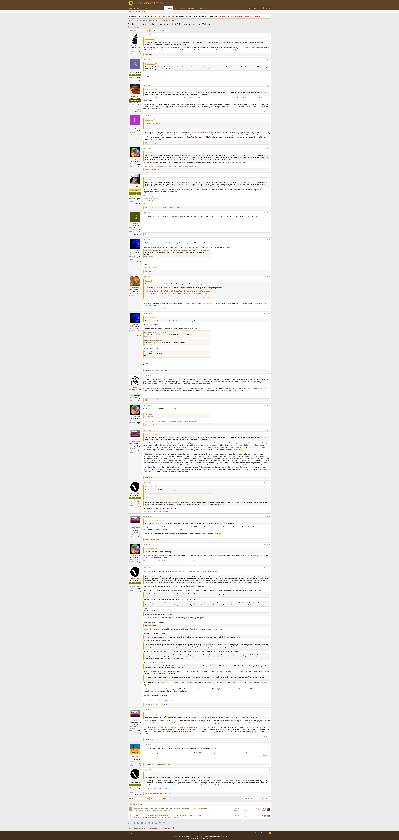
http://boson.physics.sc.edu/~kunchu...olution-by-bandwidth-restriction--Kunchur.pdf (180, 727)
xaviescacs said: (149, 39)
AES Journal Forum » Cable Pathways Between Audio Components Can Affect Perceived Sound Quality (180, 250)
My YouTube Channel (149, 204)
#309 (268, 277)
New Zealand (137, 235)
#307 (268, 213)
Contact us (238, 833)
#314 (268, 483)
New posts (131, 11)
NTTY (264, 817)
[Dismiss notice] (269, 16)
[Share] (265, 35)
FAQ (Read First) (135, 8)
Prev (131, 31)
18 (154, 31)
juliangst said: (149, 120)
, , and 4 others (156, 704)
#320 (268, 770)
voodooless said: (150, 549)
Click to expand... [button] (207, 298)
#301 (268, 35)
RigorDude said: (150, 64)
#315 (268, 516)
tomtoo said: (149, 774)
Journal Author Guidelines (153, 340)
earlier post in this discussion (202, 133)
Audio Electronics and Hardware (162, 811)
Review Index (158, 8)
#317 (268, 568)
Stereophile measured (151, 629)
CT (140, 55)
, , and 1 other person (163, 207)
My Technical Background (150, 202)
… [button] (138, 31)
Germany (138, 765)
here (223, 16)
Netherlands (137, 507)
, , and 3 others (158, 764)
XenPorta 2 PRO (191, 838)
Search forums (140, 11)
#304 (268, 116)
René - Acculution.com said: (153, 520)
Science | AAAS (149, 414)
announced (171, 503)
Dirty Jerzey (138, 454)
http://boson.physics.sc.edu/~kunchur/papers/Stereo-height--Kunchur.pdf (194, 571)
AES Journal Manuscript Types (155, 332)
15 (144, 31)
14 (141, 31)
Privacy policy (259, 833)
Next (164, 31)
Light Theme (134, 833)
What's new (179, 8)
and (151, 143)
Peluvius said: (149, 318)
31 (160, 31)
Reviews (147, 8)
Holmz (264, 810)
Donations (191, 8)
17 (151, 31)
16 (148, 31)
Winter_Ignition (138, 811)
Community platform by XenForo (188, 836)
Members (201, 8)
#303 (268, 85)
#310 (268, 313)
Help (266, 833)
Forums (169, 8)
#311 (268, 376)
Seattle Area (137, 203)
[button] (184, 8)
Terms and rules (248, 833)
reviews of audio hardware (165, 16)
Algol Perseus (137, 261)
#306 (268, 175)
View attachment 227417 (152, 123)
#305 (268, 148)
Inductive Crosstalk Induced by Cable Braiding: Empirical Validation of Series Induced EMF (171, 808)
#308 (268, 239)
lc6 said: (147, 152)
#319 (268, 745)
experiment (154, 454)
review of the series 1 (155, 618)
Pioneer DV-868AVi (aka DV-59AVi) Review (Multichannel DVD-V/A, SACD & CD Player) (168, 815)
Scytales (136, 817)
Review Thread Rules (149, 200)
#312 (268, 405)
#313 (268, 430)
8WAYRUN (209, 838)
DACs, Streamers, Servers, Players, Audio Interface (163, 817)
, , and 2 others (159, 793)
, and (157, 370)
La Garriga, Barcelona (138, 110)
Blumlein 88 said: (150, 487)
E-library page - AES (151, 351)
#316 (268, 544)
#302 (268, 60)
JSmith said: (148, 281)
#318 (268, 710)
